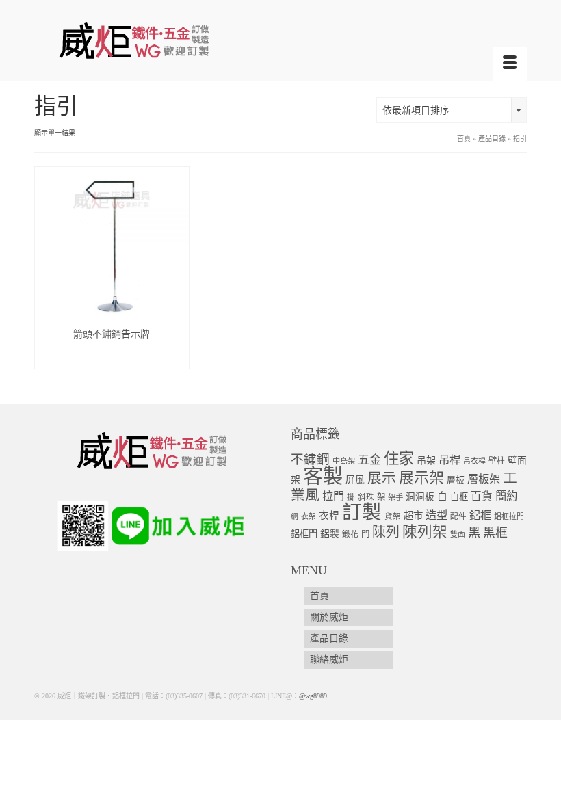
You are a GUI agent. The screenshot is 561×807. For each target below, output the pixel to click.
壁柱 (496, 461)
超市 (413, 515)
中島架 (343, 461)
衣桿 (329, 515)
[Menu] (510, 64)
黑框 (495, 533)
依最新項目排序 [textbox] (415, 110)
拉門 (333, 496)
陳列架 (424, 532)
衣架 (308, 516)
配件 (458, 516)
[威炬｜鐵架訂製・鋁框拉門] (280, 40)
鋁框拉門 (509, 516)
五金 (369, 459)
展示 (381, 478)
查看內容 (111, 358)
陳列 (386, 532)
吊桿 (449, 459)
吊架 (426, 460)
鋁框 (480, 516)
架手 (395, 497)
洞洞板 (420, 497)
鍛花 (350, 534)
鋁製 (329, 534)
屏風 (355, 480)
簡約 (506, 496)
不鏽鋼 (310, 459)
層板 (456, 480)
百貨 (482, 496)
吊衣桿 (474, 461)
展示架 (421, 477)
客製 (323, 476)
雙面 (457, 534)
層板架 (483, 479)
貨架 (392, 516)
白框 (459, 497)
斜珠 (366, 497)
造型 (436, 515)
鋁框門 (304, 534)
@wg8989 (313, 696)
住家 (399, 458)
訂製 (362, 512)
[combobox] (451, 110)
